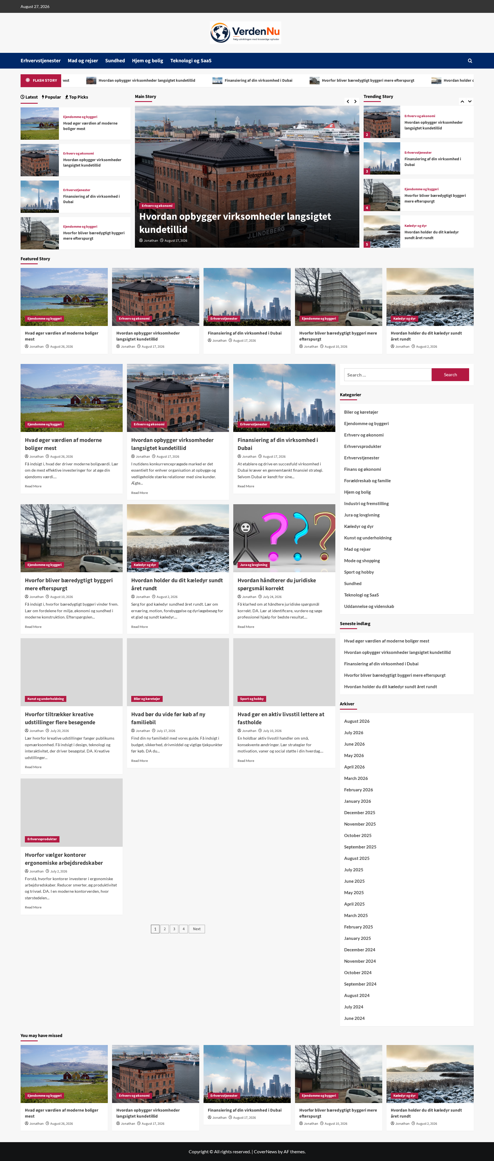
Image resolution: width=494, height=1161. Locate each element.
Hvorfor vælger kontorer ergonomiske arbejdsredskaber (64, 859)
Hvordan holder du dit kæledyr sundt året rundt (404, 80)
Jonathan (151, 240)
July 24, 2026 (272, 596)
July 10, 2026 (272, 730)
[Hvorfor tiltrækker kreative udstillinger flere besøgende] (72, 672)
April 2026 (354, 767)
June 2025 (354, 881)
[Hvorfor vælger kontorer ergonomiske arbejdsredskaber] (72, 812)
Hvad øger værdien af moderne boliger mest (90, 126)
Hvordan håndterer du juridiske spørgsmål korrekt (277, 584)
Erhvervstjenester (41, 60)
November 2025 (360, 824)
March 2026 (356, 778)
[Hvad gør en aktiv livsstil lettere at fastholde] (284, 672)
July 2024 (353, 1007)
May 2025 (354, 892)
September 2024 (360, 984)
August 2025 (357, 858)
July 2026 (353, 732)
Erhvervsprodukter (42, 839)
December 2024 (359, 949)
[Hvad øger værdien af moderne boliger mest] (40, 122)
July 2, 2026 (58, 871)
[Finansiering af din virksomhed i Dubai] (382, 158)
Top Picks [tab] (78, 97)
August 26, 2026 (61, 346)
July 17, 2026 (166, 730)
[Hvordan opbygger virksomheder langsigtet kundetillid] (382, 122)
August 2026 (357, 721)
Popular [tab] (52, 97)
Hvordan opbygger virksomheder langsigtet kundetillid (235, 223)
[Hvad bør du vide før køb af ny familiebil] (178, 672)
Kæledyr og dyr (416, 226)
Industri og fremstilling (366, 503)
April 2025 (354, 904)
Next (197, 929)
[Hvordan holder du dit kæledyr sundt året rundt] (382, 231)
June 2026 (354, 744)
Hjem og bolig (147, 60)
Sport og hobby (252, 698)
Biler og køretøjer (147, 698)
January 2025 (357, 938)
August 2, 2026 (426, 346)
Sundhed (115, 60)
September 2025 (360, 847)
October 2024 (358, 972)
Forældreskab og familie (367, 480)
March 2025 (356, 915)
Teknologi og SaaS (191, 60)
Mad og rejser (83, 60)
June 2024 (354, 1018)
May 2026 (354, 755)
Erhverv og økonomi (157, 205)
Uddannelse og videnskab (369, 606)
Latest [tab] (31, 97)
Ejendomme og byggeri (422, 189)
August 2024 (357, 995)
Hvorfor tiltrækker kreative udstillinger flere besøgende (60, 718)
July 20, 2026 (59, 730)
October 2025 (358, 835)
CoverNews (265, 1151)
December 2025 (359, 812)
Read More (33, 486)
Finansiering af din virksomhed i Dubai (177, 80)
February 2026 (358, 789)
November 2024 (360, 961)
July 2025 (353, 869)
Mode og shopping (362, 560)
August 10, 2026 (336, 346)
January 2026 (357, 801)
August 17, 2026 (176, 240)
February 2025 (358, 927)
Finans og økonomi (362, 469)
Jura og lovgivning (253, 565)
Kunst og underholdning (45, 698)
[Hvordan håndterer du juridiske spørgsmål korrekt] (284, 538)
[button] (470, 61)
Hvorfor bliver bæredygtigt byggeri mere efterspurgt (287, 80)
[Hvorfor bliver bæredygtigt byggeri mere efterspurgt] (382, 195)
